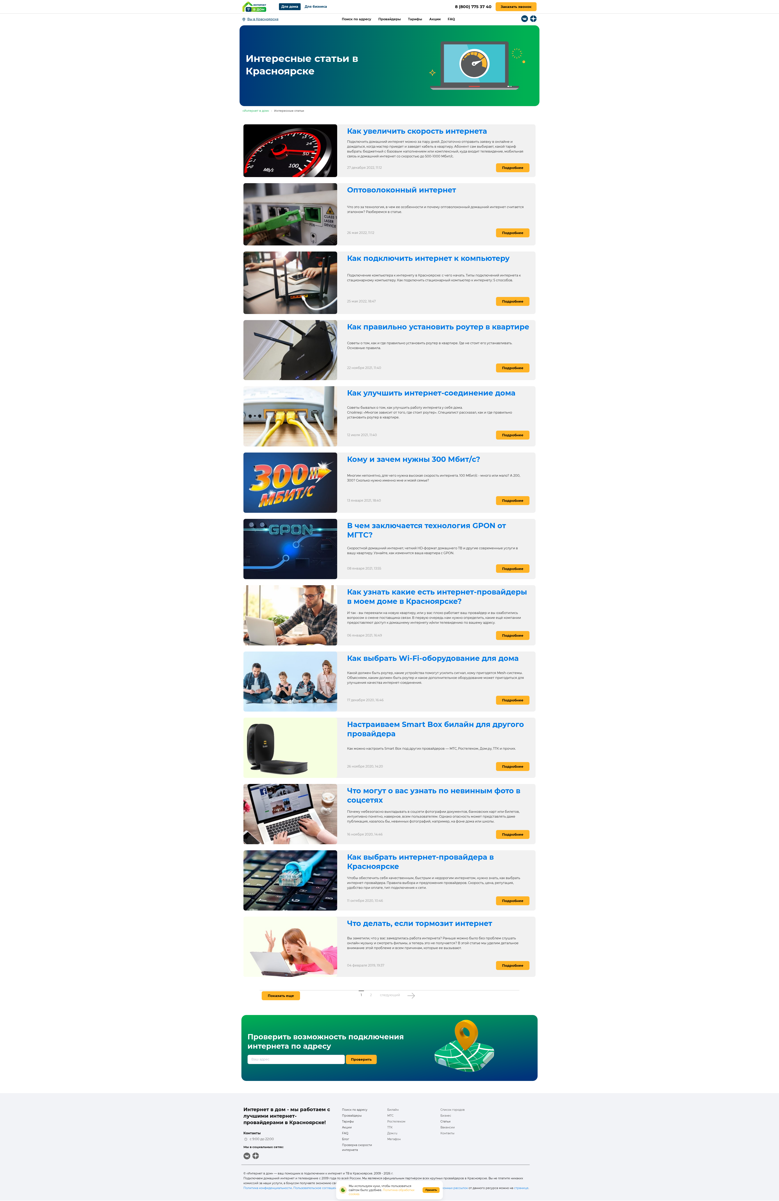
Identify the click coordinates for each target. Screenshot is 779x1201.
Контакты (447, 1133)
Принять (431, 1189)
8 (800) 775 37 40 (473, 6)
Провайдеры (389, 19)
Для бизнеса (316, 7)
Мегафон (394, 1139)
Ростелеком (396, 1121)
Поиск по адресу (356, 19)
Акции (435, 19)
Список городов (452, 1110)
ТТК (390, 1127)
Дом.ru (392, 1133)
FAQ (345, 1133)
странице (521, 1188)
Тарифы (415, 19)
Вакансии (447, 1127)
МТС (390, 1115)
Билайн (393, 1110)
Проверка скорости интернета (357, 1147)
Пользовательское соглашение (317, 1188)
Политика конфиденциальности (267, 1188)
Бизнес (445, 1115)
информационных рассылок (447, 1188)
